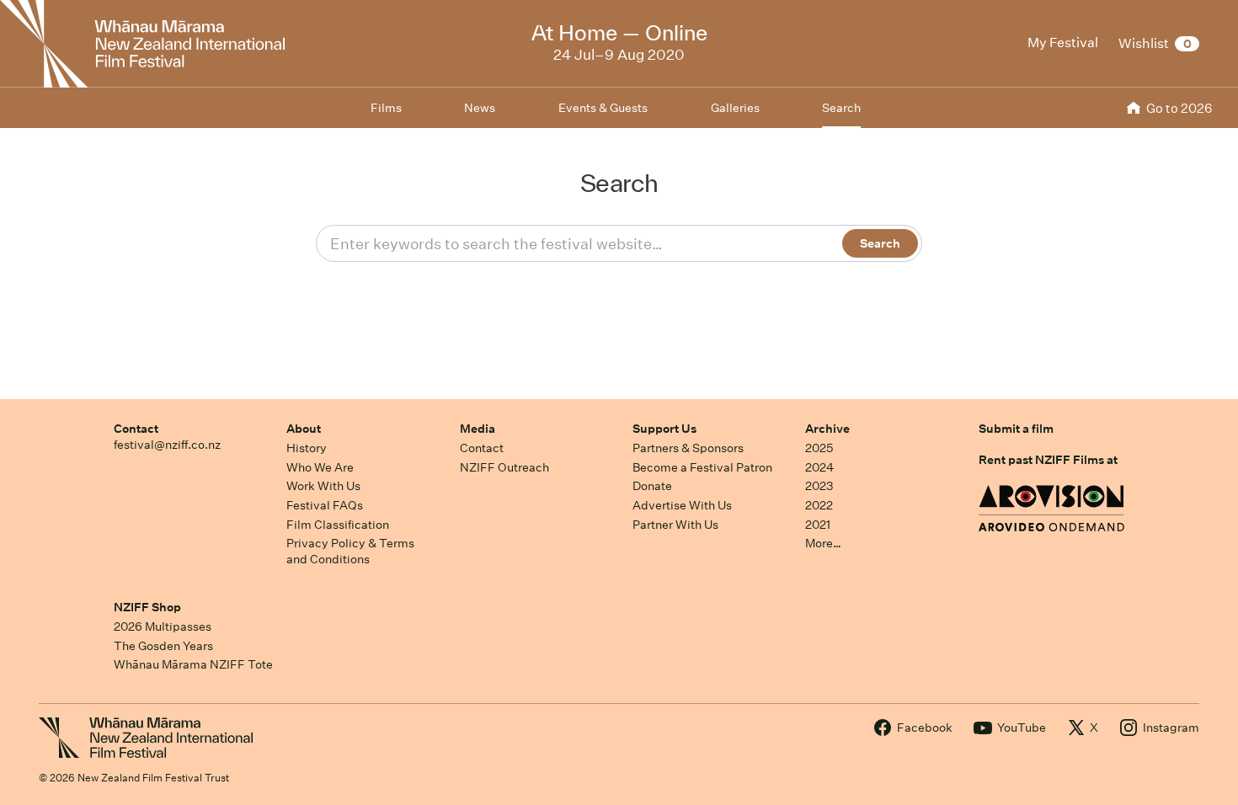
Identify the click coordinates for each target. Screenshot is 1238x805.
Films (386, 107)
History (306, 448)
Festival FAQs (324, 505)
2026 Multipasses (162, 626)
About (303, 428)
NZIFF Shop (147, 607)
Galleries (735, 107)
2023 (819, 485)
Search (841, 107)
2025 (819, 448)
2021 (817, 524)
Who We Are (320, 467)
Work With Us (323, 485)
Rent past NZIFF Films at (1048, 459)
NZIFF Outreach (504, 467)
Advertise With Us (682, 505)
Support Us (664, 428)
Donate (652, 485)
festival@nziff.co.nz (167, 444)
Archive (827, 428)
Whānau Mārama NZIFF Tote (193, 664)
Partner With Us (675, 524)
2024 (819, 467)
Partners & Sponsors (688, 448)
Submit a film (1016, 428)
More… (823, 543)
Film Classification (337, 524)
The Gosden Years (163, 645)
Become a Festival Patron (702, 467)
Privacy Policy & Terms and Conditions (350, 551)
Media (477, 428)
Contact (136, 428)
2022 (819, 505)
